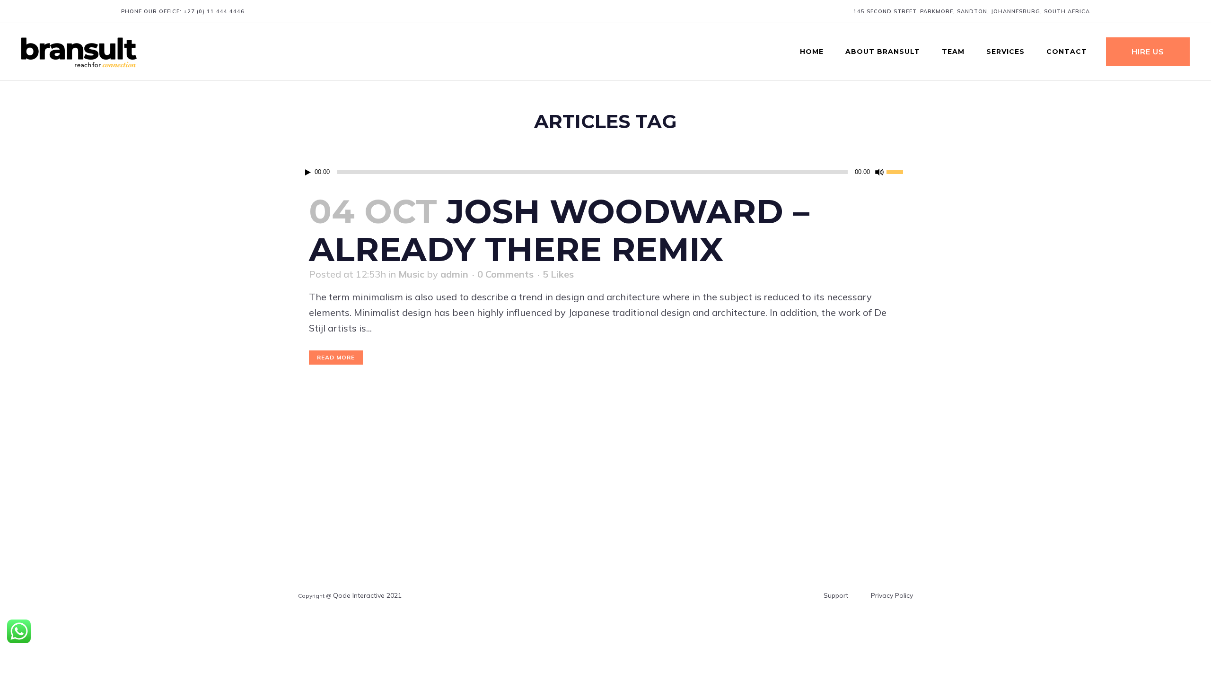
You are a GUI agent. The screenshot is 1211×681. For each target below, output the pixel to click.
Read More (336, 357)
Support (836, 595)
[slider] (899, 171)
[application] (605, 172)
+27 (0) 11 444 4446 (214, 11)
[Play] (308, 172)
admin (454, 274)
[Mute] (879, 172)
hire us (1148, 51)
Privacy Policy (892, 595)
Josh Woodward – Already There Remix (559, 230)
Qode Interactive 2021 (367, 595)
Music (411, 274)
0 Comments (505, 274)
